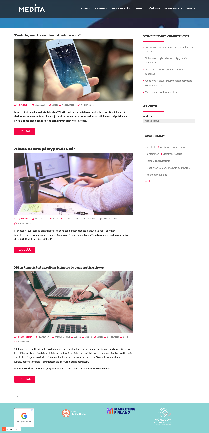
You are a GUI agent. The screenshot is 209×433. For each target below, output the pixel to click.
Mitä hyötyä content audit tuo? (162, 92)
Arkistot (147, 116)
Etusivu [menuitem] (85, 9)
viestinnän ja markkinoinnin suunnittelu (168, 168)
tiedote (54, 105)
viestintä (66, 219)
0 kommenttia (87, 105)
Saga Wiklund (22, 105)
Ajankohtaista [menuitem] (173, 9)
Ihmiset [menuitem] (139, 9)
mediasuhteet (68, 105)
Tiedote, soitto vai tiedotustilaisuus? (47, 35)
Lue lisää (24, 131)
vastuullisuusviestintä (158, 161)
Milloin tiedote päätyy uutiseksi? (44, 149)
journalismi (105, 219)
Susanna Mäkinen (24, 337)
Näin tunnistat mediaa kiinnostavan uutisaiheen (59, 267)
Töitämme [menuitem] (154, 9)
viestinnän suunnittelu (172, 147)
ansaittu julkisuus (62, 337)
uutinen (54, 219)
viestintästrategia (172, 154)
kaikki (148, 181)
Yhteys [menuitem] (191, 9)
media (116, 219)
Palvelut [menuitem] (100, 9)
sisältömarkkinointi (157, 175)
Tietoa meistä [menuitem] (120, 9)
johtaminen (153, 154)
